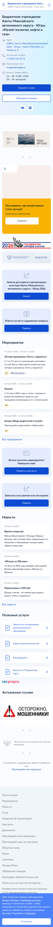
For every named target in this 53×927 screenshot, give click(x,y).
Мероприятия (10, 801)
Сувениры (7, 859)
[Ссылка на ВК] (23, 108)
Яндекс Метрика (10, 900)
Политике (30, 913)
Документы (8, 830)
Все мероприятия (12, 439)
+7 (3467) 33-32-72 (16, 59)
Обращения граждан (14, 871)
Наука (5, 854)
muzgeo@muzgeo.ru (16, 67)
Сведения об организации (17, 818)
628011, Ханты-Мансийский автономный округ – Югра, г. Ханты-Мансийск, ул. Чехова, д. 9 (27, 46)
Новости (7, 807)
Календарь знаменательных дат (20, 877)
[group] (26, 138)
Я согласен (26, 921)
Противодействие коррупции (26, 769)
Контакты (7, 824)
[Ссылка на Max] (30, 108)
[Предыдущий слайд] (23, 157)
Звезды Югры (10, 865)
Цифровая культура (30, 900)
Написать (22, 221)
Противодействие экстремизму (20, 842)
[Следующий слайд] (29, 157)
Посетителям (10, 795)
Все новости (9, 604)
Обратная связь (11, 848)
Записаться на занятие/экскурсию (21, 883)
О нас (5, 813)
